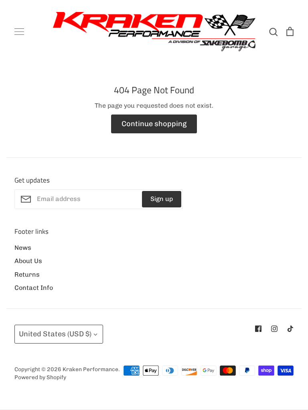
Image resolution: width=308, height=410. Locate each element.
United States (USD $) (55, 334)
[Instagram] (274, 329)
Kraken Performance (90, 369)
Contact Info (33, 287)
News (22, 247)
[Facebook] (258, 329)
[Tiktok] (290, 329)
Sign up (161, 199)
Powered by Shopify (40, 377)
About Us (28, 261)
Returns (27, 274)
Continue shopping (154, 123)
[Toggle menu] (19, 31)
